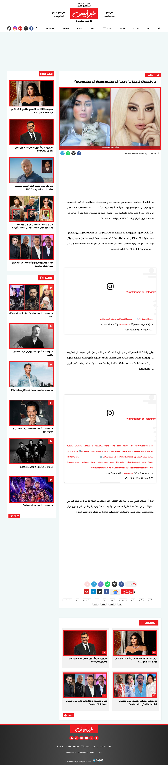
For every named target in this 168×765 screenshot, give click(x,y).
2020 (95, 604)
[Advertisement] (84, 51)
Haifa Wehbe (128, 473)
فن (148, 28)
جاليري (79, 28)
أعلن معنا (83, 753)
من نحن (100, 753)
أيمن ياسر (153, 153)
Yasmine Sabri (124, 325)
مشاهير (136, 28)
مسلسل (141, 600)
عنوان (133, 600)
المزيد (70, 715)
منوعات (92, 28)
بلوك (104, 600)
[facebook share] (79, 153)
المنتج (103, 604)
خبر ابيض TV (107, 28)
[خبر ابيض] (84, 13)
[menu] (36, 28)
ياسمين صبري (123, 600)
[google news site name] (115, 591)
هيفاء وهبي (87, 600)
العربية (112, 600)
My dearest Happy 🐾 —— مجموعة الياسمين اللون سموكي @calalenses (126, 319)
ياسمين (112, 604)
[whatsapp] (87, 584)
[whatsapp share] (68, 153)
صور (77, 600)
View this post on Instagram (141, 292)
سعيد (97, 600)
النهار (150, 600)
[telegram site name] (93, 591)
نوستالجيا (66, 28)
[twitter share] (73, 153)
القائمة (49, 28)
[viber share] (62, 153)
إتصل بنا (92, 753)
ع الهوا (122, 28)
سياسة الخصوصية (71, 753)
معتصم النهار (68, 600)
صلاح (120, 604)
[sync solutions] (97, 762)
